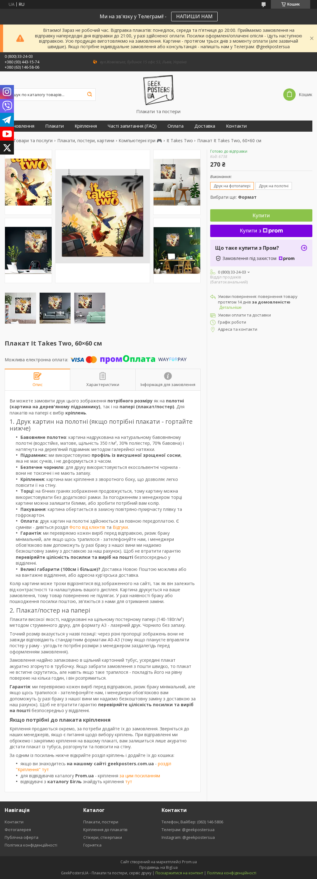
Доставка (204, 126)
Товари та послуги (33, 140)
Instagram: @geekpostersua (188, 837)
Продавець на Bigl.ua (158, 867)
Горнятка (92, 845)
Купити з (250, 231)
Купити (261, 216)
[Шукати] (89, 94)
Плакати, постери (100, 822)
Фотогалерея (18, 829)
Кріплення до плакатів (105, 829)
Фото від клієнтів (87, 527)
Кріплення (86, 126)
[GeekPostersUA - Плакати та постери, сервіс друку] (158, 89)
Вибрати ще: (233, 197)
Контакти (236, 126)
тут (128, 781)
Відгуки (120, 527)
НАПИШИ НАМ (194, 16)
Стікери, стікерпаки (102, 837)
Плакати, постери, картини (85, 140)
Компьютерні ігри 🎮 (140, 140)
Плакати (54, 126)
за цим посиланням (139, 776)
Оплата (175, 126)
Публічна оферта (21, 837)
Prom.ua (189, 861)
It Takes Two (180, 140)
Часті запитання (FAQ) (132, 126)
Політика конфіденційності (31, 845)
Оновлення (21, 126)
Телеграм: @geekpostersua (188, 829)
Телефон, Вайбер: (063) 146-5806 (192, 822)
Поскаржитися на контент (179, 873)
